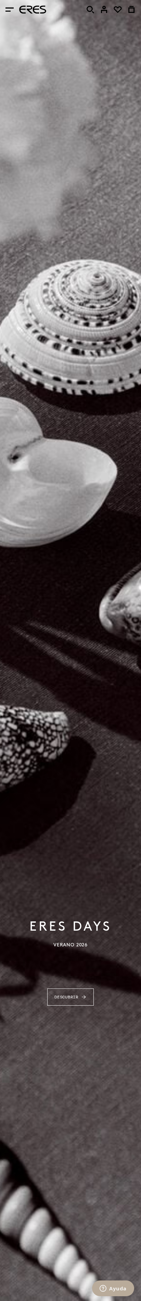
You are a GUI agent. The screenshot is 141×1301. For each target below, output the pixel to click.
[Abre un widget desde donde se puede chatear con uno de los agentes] (113, 1289)
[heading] (33, 9)
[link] (104, 9)
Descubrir (66, 996)
